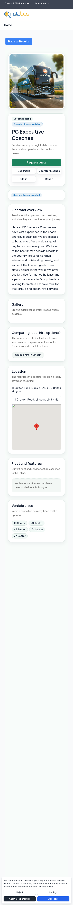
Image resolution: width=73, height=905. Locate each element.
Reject (19, 892)
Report (49, 179)
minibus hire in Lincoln (28, 354)
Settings (53, 892)
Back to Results (18, 41)
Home (8, 25)
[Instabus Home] (17, 14)
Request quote (36, 162)
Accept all (53, 899)
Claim (23, 179)
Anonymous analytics (19, 899)
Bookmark (24, 170)
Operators (40, 3)
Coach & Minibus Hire (17, 3)
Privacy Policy (45, 886)
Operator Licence (49, 170)
